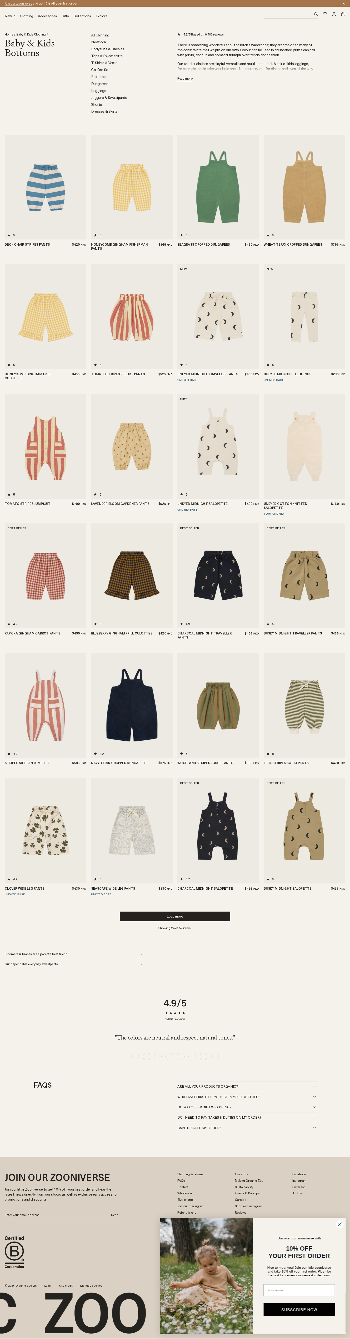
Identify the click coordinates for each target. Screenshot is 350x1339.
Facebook (299, 1174)
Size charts (185, 1200)
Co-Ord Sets (101, 69)
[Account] (334, 14)
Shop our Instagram (249, 1206)
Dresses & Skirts (104, 111)
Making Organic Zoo (249, 1181)
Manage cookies (91, 1285)
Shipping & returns (190, 1174)
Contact (182, 1187)
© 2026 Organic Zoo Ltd (21, 1286)
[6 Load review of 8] (192, 1056)
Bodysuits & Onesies (107, 48)
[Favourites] (325, 14)
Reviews (240, 1213)
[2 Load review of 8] (146, 1056)
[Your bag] (343, 14)
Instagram (299, 1181)
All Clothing (100, 35)
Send (114, 1214)
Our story (241, 1174)
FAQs (181, 1181)
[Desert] (340, 280)
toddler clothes (196, 63)
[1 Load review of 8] (135, 1056)
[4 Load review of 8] (169, 1056)
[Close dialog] (339, 1224)
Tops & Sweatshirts (107, 55)
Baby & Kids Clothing (31, 34)
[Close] (343, 3)
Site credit (66, 1285)
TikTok (297, 1193)
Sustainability (244, 1187)
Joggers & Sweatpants (109, 97)
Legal (47, 1285)
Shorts (96, 104)
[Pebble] (340, 292)
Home (9, 34)
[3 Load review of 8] (158, 1056)
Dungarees (100, 83)
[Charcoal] (253, 275)
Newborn (98, 42)
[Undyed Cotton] (253, 540)
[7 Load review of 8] (203, 1056)
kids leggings (297, 63)
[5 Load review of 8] (181, 1056)
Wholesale (184, 1193)
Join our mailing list (190, 1206)
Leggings (98, 90)
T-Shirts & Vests (104, 62)
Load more (175, 916)
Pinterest (298, 1187)
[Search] (291, 14)
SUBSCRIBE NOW (299, 1309)
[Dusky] (253, 280)
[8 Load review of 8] (215, 1056)
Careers (240, 1200)
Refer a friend (186, 1213)
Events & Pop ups (247, 1193)
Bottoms (98, 76)
